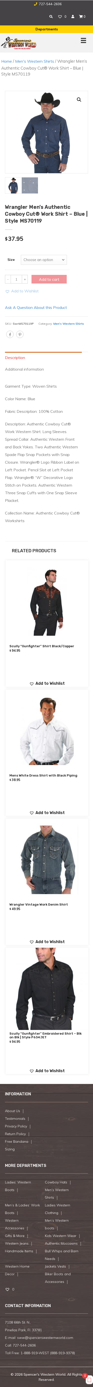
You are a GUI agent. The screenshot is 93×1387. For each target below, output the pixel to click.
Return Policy (15, 1134)
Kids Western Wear (60, 1236)
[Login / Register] (72, 17)
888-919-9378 (62, 1353)
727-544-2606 (50, 4)
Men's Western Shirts (34, 61)
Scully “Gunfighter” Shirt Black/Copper (41, 646)
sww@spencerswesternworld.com (45, 1337)
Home (6, 61)
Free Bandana (16, 1141)
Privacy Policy (16, 1126)
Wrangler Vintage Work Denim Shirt (38, 904)
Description (15, 357)
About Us (12, 1111)
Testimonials (15, 1118)
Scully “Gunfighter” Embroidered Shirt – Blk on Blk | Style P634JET (45, 1035)
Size (11, 259)
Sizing (10, 1149)
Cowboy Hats (56, 1182)
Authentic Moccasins (61, 1243)
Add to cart (49, 279)
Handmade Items (19, 1251)
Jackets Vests (55, 1266)
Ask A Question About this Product (36, 307)
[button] (22, 291)
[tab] (46, 357)
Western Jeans (17, 1243)
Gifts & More (15, 1236)
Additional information (24, 369)
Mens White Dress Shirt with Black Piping (43, 775)
